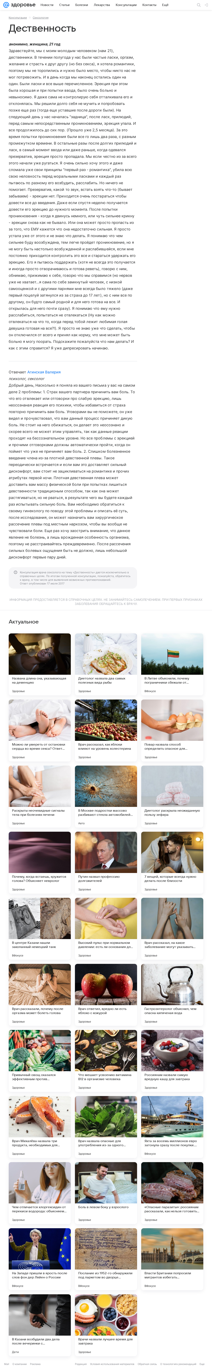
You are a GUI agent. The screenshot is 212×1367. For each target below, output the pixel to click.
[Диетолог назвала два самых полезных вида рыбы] (106, 664)
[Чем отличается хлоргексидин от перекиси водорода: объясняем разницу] (40, 1193)
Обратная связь (147, 1364)
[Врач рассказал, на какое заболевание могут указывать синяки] (172, 929)
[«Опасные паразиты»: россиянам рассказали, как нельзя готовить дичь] (172, 1193)
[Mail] (6, 5)
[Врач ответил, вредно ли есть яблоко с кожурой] (106, 995)
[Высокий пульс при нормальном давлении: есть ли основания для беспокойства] (106, 929)
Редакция (81, 1364)
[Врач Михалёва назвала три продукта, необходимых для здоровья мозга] (40, 1127)
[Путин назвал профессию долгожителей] (106, 863)
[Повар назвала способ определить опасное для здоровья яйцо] (172, 730)
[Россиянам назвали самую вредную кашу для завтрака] (172, 1061)
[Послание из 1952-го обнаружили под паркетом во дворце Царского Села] (106, 1259)
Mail (6, 1364)
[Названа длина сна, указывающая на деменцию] (40, 664)
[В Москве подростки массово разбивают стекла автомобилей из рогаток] (106, 797)
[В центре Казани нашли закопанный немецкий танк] (40, 929)
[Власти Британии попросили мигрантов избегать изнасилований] (172, 1259)
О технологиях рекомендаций (178, 1364)
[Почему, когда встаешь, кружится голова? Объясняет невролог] (40, 863)
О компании (19, 1364)
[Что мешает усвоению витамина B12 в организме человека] (106, 1061)
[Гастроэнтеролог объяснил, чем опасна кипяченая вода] (172, 995)
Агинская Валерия (44, 372)
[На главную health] (22, 5)
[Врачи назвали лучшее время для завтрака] (106, 1325)
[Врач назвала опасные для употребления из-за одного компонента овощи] (106, 1127)
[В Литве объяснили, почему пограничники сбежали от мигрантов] (172, 664)
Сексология (40, 17)
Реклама (35, 1364)
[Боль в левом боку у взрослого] (106, 1193)
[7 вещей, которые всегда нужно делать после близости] (172, 863)
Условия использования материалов (112, 1364)
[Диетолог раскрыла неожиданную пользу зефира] (172, 797)
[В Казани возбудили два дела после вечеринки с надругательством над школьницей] (40, 1325)
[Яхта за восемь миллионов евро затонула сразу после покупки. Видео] (172, 1127)
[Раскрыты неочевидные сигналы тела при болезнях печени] (40, 797)
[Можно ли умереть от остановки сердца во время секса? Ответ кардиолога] (40, 730)
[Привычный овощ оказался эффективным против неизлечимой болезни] (40, 1061)
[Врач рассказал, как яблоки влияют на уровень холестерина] (106, 730)
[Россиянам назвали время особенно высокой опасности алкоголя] (172, 1325)
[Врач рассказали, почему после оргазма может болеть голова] (40, 995)
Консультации (18, 17)
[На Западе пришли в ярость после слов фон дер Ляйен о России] (40, 1259)
